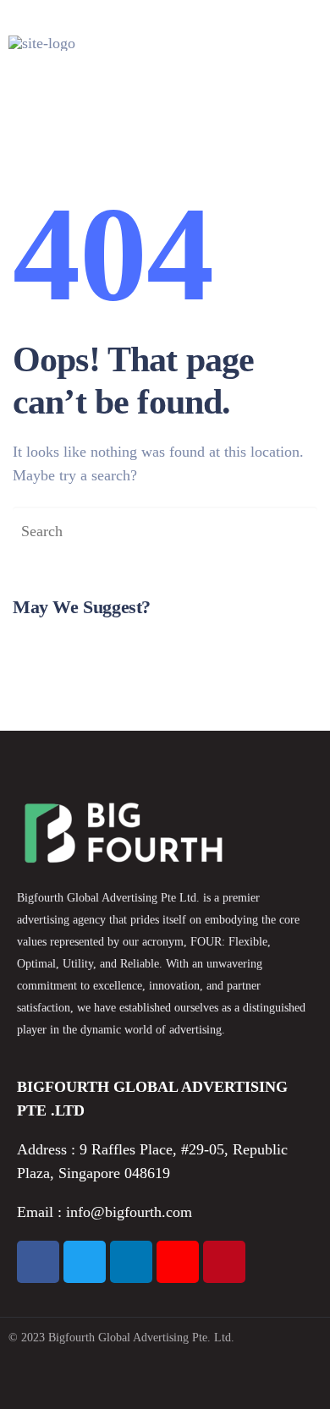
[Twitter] (84, 1262)
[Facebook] (38, 1262)
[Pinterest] (224, 1262)
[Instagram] (178, 1262)
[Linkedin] (131, 1262)
